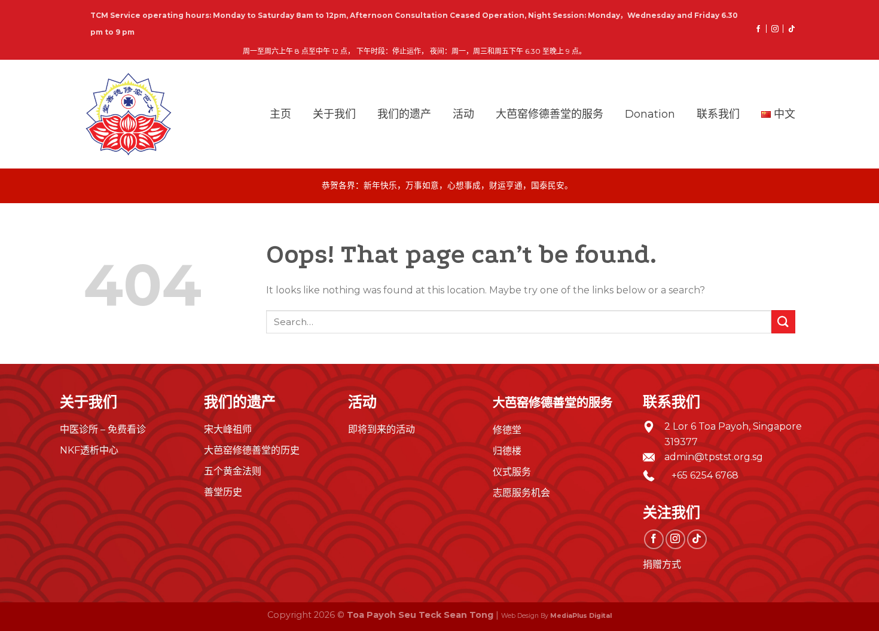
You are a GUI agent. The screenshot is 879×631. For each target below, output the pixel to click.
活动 (463, 114)
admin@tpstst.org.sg (713, 456)
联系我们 (718, 114)
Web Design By (556, 616)
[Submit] (783, 321)
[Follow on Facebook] (753, 29)
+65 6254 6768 (701, 475)
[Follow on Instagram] (770, 29)
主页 (280, 114)
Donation (650, 114)
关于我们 (334, 114)
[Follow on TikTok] (787, 29)
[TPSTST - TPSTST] (128, 114)
